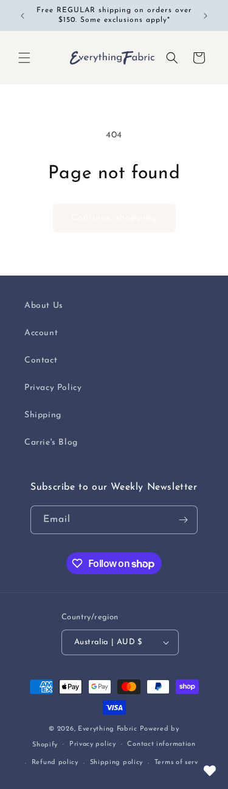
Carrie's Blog (51, 442)
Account (41, 333)
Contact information (161, 744)
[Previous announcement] (22, 15)
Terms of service (181, 762)
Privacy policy (92, 744)
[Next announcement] (205, 15)
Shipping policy (116, 762)
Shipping (42, 415)
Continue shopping (114, 218)
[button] (24, 57)
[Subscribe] (183, 520)
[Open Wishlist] (210, 771)
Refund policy (55, 762)
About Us (43, 305)
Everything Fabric (107, 729)
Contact (40, 360)
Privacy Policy (52, 387)
